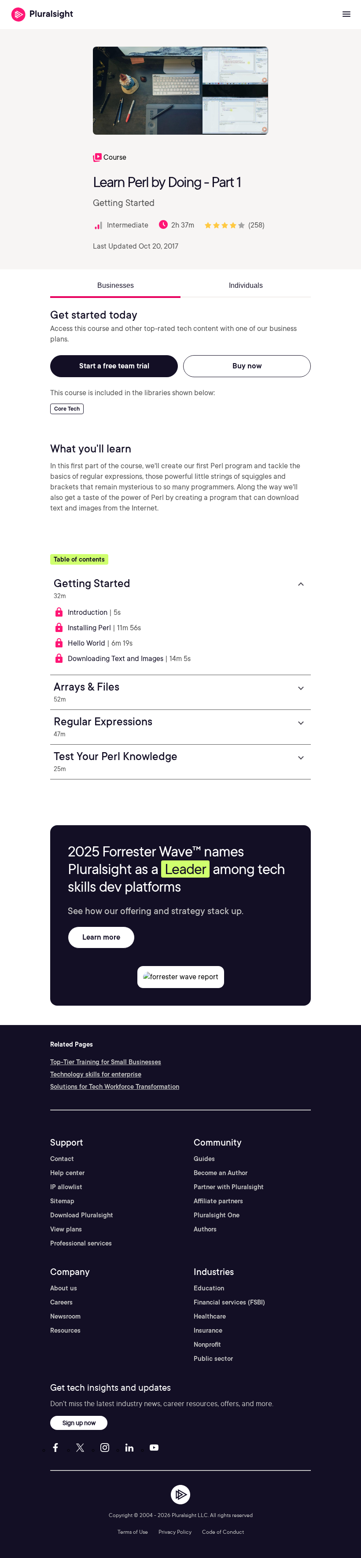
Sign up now (79, 1422)
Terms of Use (133, 1532)
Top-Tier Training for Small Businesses (105, 1062)
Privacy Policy (175, 1532)
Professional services (81, 1243)
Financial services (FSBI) (229, 1302)
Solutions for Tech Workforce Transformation (114, 1086)
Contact (62, 1158)
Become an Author (220, 1172)
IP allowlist (66, 1187)
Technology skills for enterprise (95, 1074)
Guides (204, 1158)
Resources (65, 1330)
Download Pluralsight (81, 1215)
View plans (66, 1229)
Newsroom (65, 1316)
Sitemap (62, 1201)
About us (63, 1288)
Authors (205, 1229)
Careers (61, 1302)
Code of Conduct (223, 1532)
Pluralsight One (216, 1215)
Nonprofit (207, 1344)
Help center (67, 1172)
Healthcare (210, 1316)
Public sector (213, 1358)
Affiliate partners (218, 1201)
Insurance (208, 1330)
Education (209, 1288)
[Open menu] (346, 14)
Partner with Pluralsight (229, 1187)
